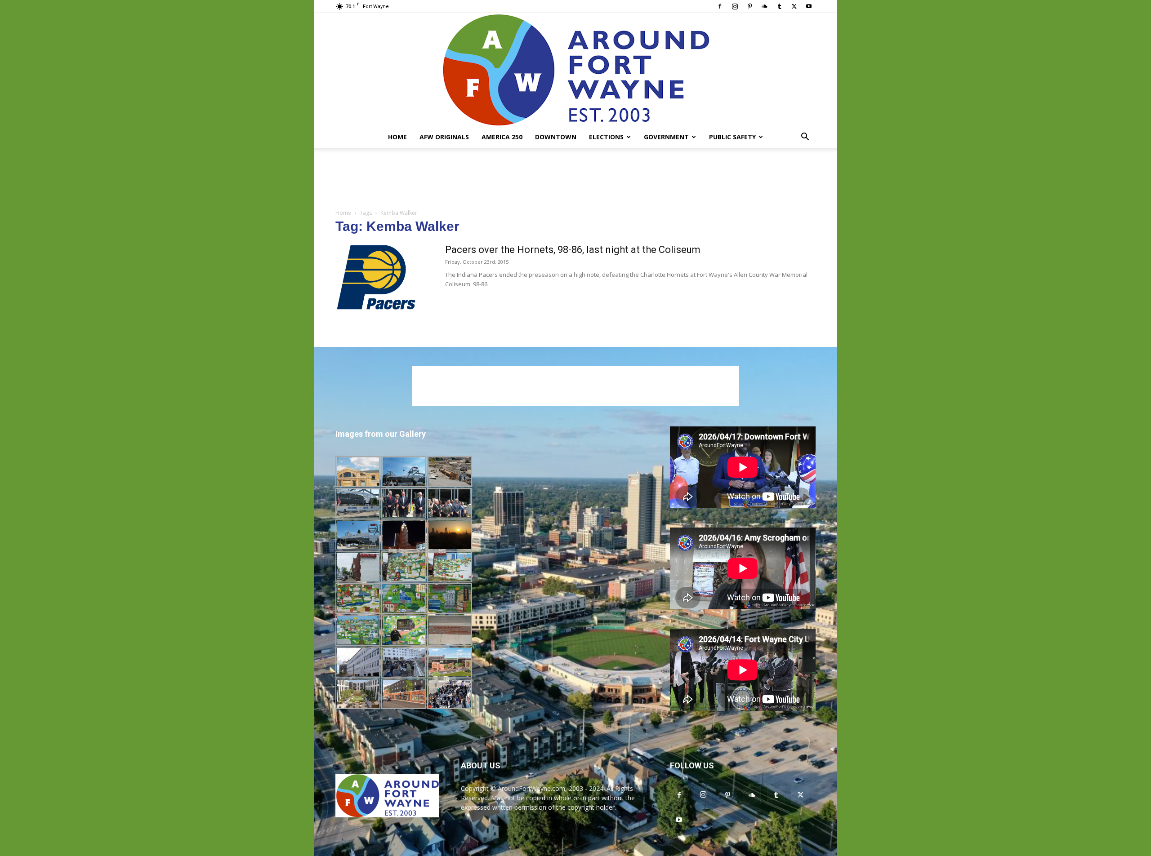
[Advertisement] (575, 179)
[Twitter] (794, 6)
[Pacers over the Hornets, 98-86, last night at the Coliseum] (376, 277)
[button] (805, 137)
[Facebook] (720, 6)
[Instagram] (734, 6)
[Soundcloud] (764, 6)
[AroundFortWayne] (575, 69)
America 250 (502, 137)
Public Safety (732, 137)
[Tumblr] (779, 6)
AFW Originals (444, 137)
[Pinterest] (749, 6)
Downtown (555, 137)
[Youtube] (809, 6)
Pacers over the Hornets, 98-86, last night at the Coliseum (572, 249)
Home (397, 137)
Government (666, 137)
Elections (606, 137)
